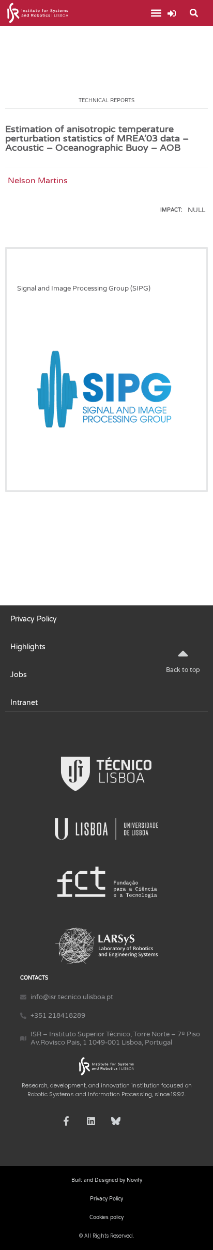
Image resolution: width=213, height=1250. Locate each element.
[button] (156, 13)
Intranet (24, 702)
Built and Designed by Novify (106, 1180)
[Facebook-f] (66, 1121)
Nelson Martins (38, 180)
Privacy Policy (33, 619)
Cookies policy (106, 1217)
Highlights (27, 647)
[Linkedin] (91, 1121)
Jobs (18, 674)
